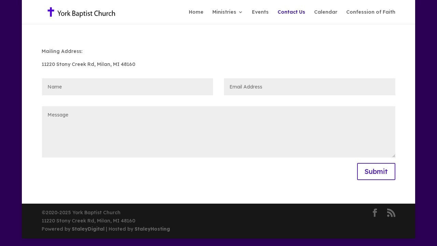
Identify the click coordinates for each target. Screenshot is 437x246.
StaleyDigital (89, 229)
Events (260, 12)
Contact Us (291, 12)
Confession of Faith (370, 12)
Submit (376, 171)
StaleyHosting (152, 229)
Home (196, 12)
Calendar (325, 12)
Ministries (224, 12)
